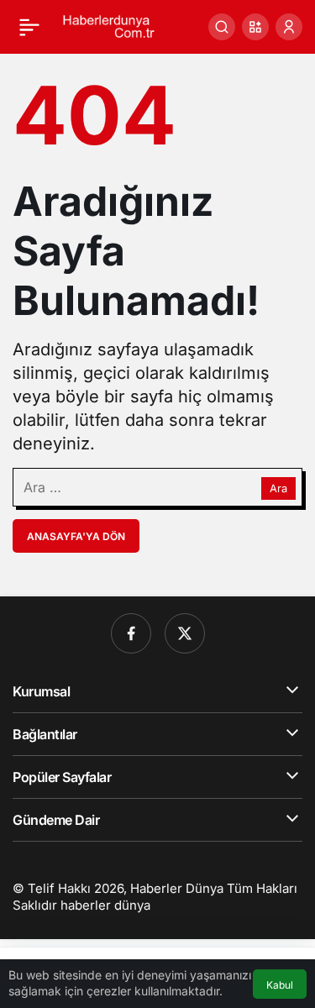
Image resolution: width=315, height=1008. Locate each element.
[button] (255, 26)
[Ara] (221, 26)
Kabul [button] (279, 985)
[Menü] (29, 27)
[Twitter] (185, 633)
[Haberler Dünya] (112, 25)
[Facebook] (131, 633)
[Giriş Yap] (289, 26)
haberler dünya (105, 905)
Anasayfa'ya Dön (76, 536)
